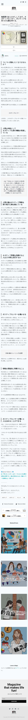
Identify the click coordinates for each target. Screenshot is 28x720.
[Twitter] (9, 709)
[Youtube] (15, 709)
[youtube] (23, 2)
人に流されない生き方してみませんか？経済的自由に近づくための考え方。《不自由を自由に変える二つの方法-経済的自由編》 (13, 647)
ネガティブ (4, 497)
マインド (16, 23)
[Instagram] (18, 709)
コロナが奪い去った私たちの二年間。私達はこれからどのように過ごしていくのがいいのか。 (13, 580)
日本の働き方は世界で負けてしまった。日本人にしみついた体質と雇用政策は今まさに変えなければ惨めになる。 (13, 547)
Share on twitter (21, 504)
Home (11, 23)
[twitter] (21, 2)
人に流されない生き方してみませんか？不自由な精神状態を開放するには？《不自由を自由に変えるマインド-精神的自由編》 (13, 613)
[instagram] (25, 2)
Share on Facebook (8, 504)
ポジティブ (12, 497)
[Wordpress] (12, 709)
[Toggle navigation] (2, 4)
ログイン (17, 668)
